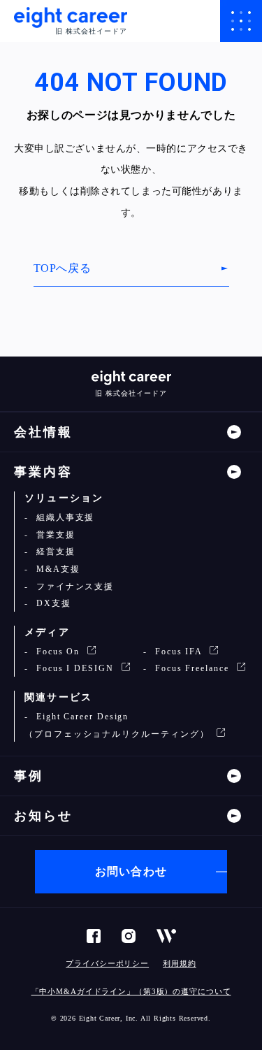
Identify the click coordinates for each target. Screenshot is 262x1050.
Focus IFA (178, 651)
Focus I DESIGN (75, 668)
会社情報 (43, 432)
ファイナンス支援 (73, 586)
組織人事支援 (63, 517)
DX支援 (52, 603)
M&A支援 (56, 569)
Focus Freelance (192, 668)
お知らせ (43, 816)
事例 (28, 776)
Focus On (58, 651)
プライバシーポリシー (107, 963)
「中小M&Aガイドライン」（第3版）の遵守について (131, 991)
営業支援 (54, 535)
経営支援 (54, 551)
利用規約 (179, 963)
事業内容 (43, 472)
